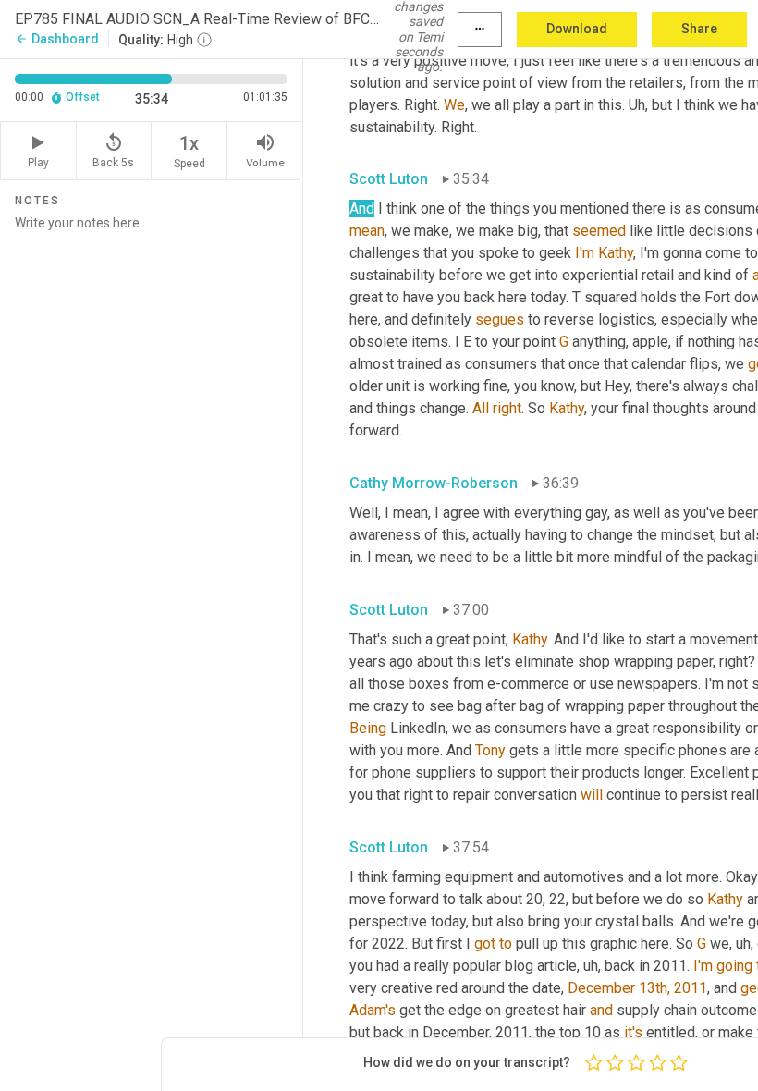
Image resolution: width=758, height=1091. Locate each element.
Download (576, 28)
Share (699, 28)
